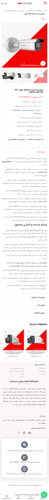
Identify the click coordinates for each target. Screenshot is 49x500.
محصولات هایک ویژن (34, 10)
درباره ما (22, 377)
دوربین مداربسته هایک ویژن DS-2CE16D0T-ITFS (13, 353)
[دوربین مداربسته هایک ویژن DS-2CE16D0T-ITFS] (13, 339)
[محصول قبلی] (46, 19)
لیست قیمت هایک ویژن (17, 368)
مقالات (22, 374)
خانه (45, 10)
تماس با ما (42, 374)
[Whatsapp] (19, 433)
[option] (26, 64)
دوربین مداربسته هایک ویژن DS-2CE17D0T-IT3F (36, 353)
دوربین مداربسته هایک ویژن (14, 10)
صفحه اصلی (42, 368)
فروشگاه (43, 371)
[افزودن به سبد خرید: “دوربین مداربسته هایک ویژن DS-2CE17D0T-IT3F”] (28, 336)
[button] (45, 45)
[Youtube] (29, 433)
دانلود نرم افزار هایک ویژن (16, 371)
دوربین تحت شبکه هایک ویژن (34, 14)
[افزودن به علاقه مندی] (28, 332)
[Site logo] (24, 3)
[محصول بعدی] (40, 19)
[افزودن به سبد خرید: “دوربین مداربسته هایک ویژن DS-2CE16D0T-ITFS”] (6, 336)
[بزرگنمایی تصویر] (43, 63)
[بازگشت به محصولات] (43, 19)
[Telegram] (24, 433)
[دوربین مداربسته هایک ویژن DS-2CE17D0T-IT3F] (36, 339)
